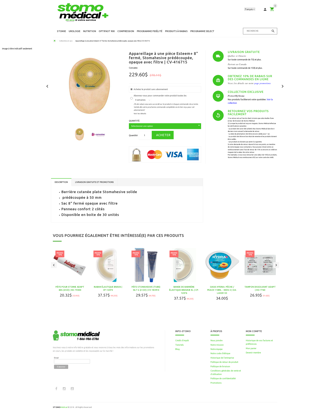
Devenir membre (253, 352)
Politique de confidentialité (223, 378)
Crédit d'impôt (182, 340)
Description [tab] (61, 182)
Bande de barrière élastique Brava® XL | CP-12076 (184, 290)
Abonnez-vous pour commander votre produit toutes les (160, 95)
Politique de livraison (220, 366)
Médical (60, 407)
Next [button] (276, 265)
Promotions (216, 383)
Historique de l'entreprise (222, 358)
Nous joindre (216, 340)
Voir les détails (140, 113)
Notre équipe (216, 349)
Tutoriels (179, 345)
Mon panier (251, 348)
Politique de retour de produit (224, 362)
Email (56, 358)
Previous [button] (54, 265)
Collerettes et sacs (65, 41)
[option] (79, 134)
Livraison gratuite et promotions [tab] (94, 182)
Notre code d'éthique (220, 353)
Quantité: (134, 121)
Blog (177, 349)
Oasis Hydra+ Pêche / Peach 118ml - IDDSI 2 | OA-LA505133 (222, 290)
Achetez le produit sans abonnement (151, 89)
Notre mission (217, 345)
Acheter (163, 135)
